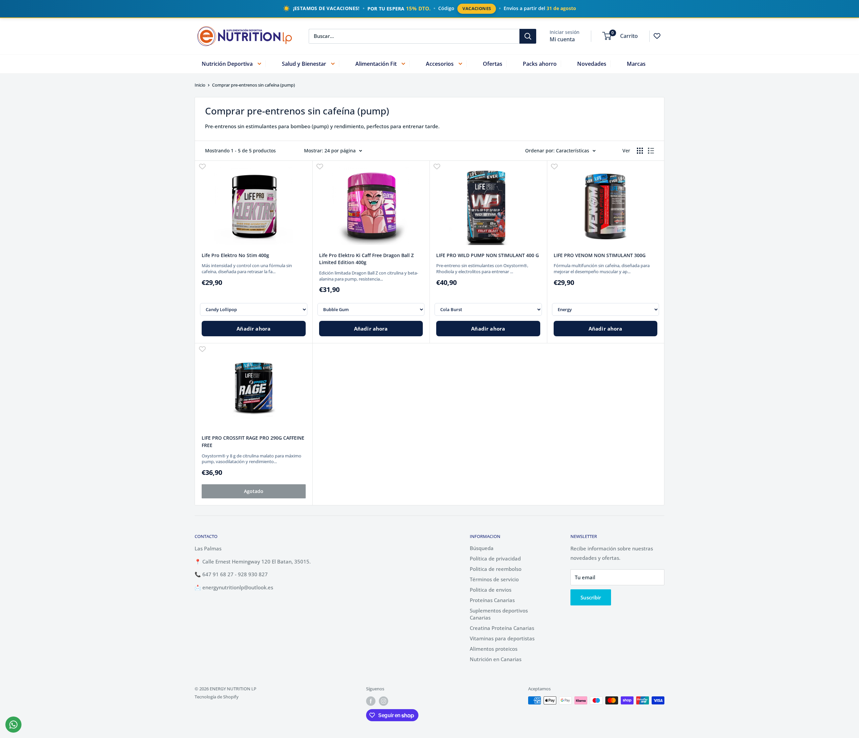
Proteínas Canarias (492, 600)
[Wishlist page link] (657, 36)
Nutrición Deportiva (227, 63)
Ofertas (492, 63)
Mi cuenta (562, 39)
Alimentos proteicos (493, 648)
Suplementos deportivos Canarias (499, 614)
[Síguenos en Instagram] (383, 701)
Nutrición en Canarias (495, 659)
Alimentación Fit (376, 63)
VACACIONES (476, 8)
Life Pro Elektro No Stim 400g (235, 255)
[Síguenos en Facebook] (370, 701)
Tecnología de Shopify (217, 697)
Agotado (253, 491)
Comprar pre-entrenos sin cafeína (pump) (253, 85)
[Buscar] (527, 36)
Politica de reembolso (495, 568)
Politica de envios (490, 589)
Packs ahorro (540, 63)
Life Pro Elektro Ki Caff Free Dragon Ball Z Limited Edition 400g (366, 259)
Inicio (200, 85)
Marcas (636, 63)
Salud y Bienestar (304, 63)
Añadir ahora (253, 328)
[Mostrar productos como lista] (651, 151)
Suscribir (590, 597)
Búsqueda (482, 548)
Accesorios (440, 63)
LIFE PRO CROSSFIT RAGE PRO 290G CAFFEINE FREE (253, 441)
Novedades (591, 63)
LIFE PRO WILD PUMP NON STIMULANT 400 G (487, 255)
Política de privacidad (495, 558)
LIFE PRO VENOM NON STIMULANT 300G (600, 255)
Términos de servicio (494, 579)
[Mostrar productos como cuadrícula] (640, 151)
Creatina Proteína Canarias (502, 628)
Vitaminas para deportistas (502, 638)
